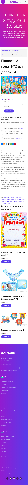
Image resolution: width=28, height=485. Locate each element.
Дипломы (3, 393)
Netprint (21, 128)
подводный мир (5, 203)
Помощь (3, 451)
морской (7, 201)
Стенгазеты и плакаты (7, 381)
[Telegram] (6, 144)
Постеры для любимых (7, 414)
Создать (6, 261)
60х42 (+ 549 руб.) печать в (13, 128)
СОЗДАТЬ (8, 111)
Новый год (4, 425)
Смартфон (6, 135)
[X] (9, 144)
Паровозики (4, 390)
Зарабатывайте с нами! (7, 436)
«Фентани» (10, 468)
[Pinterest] (15, 144)
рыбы (23, 199)
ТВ (19, 133)
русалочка (11, 199)
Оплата (3, 445)
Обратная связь (7, 364)
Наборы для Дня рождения (8, 387)
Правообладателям (6, 457)
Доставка (3, 448)
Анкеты (3, 416)
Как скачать (18, 138)
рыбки (2, 201)
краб (20, 199)
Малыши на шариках (6, 419)
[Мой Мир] (13, 144)
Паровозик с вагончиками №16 (13, 330)
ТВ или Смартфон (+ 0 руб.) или (13, 134)
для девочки (16, 197)
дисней (17, 199)
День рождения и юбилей (8, 411)
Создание (3, 442)
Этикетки (3, 396)
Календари (4, 408)
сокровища (16, 201)
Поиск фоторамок (6, 454)
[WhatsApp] (11, 144)
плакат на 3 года (8, 197)
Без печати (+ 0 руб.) (13, 138)
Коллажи (3, 405)
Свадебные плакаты (6, 422)
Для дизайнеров (5, 439)
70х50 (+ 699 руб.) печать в (13, 131)
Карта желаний (5, 399)
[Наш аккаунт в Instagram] (21, 478)
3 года (7, 199)
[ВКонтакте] (2, 144)
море (11, 201)
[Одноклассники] (4, 144)
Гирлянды (3, 384)
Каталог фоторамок (7, 50)
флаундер (21, 201)
